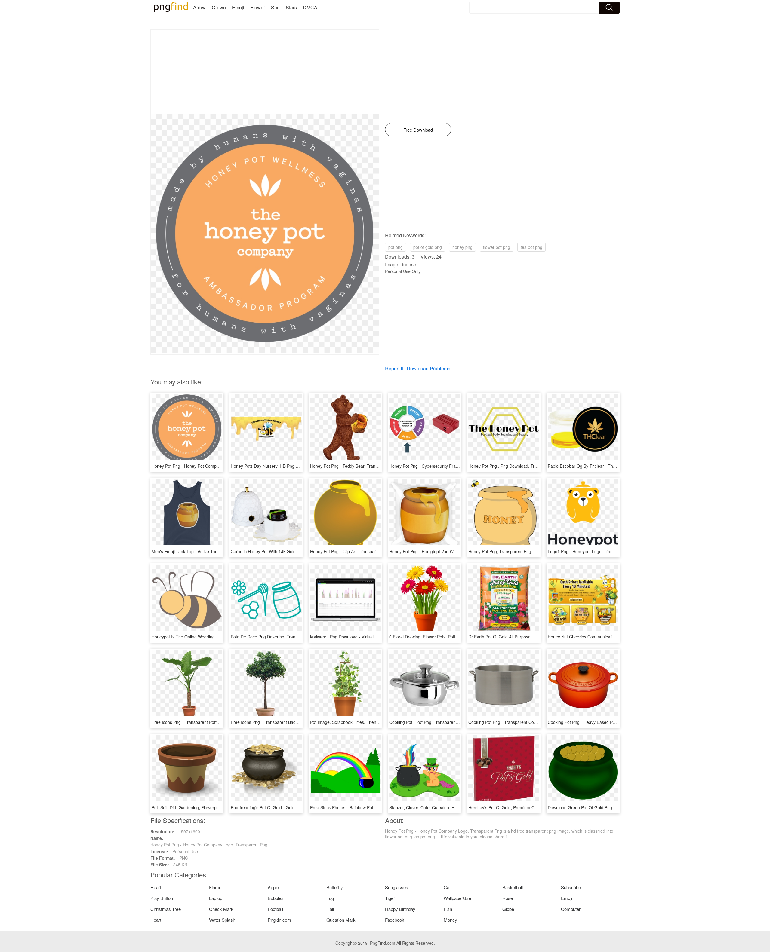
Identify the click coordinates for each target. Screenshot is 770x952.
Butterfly (334, 887)
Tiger (390, 898)
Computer (571, 909)
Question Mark (341, 920)
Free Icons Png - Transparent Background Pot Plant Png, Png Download (299, 722)
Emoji (238, 7)
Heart (155, 887)
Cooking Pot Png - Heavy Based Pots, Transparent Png (600, 722)
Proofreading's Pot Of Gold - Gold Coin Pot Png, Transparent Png (293, 807)
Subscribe (571, 887)
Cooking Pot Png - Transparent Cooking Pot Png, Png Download (529, 722)
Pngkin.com (279, 920)
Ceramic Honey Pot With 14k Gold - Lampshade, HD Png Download (295, 551)
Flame (215, 887)
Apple (273, 887)
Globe (508, 909)
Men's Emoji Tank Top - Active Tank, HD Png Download (204, 551)
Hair (330, 909)
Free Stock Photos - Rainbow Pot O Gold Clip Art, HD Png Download (375, 807)
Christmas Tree (165, 909)
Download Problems (428, 368)
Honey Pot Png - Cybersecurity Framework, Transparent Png (447, 466)
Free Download (418, 130)
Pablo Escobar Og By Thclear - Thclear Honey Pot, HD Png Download (614, 466)
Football (275, 909)
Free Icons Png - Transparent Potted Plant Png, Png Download (211, 722)
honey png (462, 247)
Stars (291, 7)
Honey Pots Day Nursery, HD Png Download (273, 466)
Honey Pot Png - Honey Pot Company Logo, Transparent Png (210, 466)
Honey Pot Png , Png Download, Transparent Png (515, 466)
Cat (447, 887)
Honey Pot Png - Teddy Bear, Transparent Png (354, 466)
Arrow (199, 7)
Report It (394, 368)
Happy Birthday (400, 909)
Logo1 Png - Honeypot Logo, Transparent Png (592, 551)
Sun (275, 7)
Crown (219, 7)
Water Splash (222, 920)
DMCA (310, 7)
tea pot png (531, 247)
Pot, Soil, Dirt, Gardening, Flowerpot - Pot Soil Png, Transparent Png (217, 807)
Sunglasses (396, 887)
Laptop (215, 898)
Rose (507, 898)
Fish (448, 909)
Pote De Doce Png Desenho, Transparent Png (275, 637)
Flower (257, 7)
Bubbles (276, 898)
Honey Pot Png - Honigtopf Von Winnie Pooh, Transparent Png (448, 551)
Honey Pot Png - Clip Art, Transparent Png (350, 551)
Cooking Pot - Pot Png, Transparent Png (427, 722)
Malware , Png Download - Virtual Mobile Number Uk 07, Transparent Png (380, 637)
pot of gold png (427, 247)
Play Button (161, 898)
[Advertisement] (265, 72)
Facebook (394, 920)
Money (450, 920)
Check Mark (221, 909)
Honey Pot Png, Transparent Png (499, 551)
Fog (330, 898)
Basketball (512, 887)
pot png (395, 247)
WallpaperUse (457, 898)
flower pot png (496, 247)
